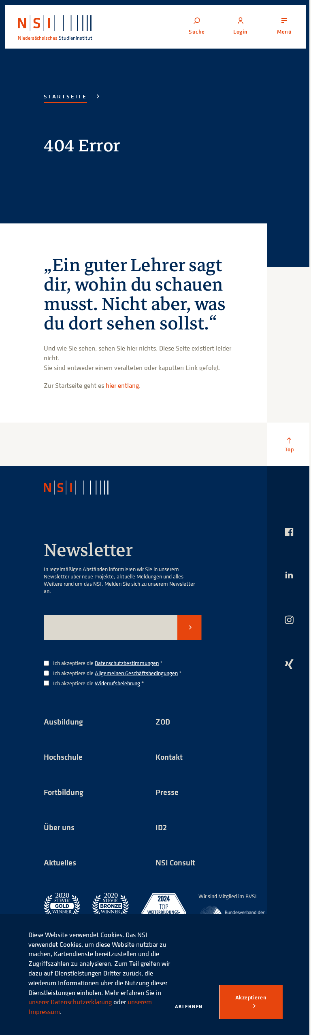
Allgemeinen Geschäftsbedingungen (136, 673)
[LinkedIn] (289, 575)
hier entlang (122, 385)
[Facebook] (289, 532)
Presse (167, 791)
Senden (189, 627)
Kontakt (169, 756)
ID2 (161, 827)
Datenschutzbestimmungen (127, 663)
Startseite (65, 96)
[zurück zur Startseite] (83, 487)
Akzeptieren (251, 997)
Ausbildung (63, 721)
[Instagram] (289, 619)
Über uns (59, 827)
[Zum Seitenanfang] (289, 444)
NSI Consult (175, 862)
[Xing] (289, 664)
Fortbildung (63, 791)
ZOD (163, 721)
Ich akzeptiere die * (108, 663)
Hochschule (63, 756)
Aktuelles (60, 862)
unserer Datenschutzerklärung (70, 1001)
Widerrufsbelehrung (117, 683)
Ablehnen (189, 1006)
